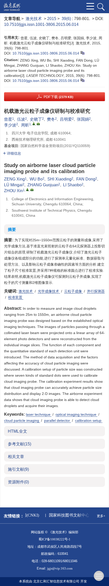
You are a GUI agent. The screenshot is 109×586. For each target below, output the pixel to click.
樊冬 (51, 119)
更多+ (101, 516)
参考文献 (19, 444)
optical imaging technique (76, 414)
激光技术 (34, 18)
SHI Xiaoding (59, 179)
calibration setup (88, 420)
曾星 (8, 119)
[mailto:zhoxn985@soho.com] (38, 124)
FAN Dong (85, 179)
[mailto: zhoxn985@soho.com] (32, 190)
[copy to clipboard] (82, 80)
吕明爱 (66, 119)
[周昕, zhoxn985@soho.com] (33, 123)
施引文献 (18, 469)
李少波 (10, 125)
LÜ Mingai (13, 185)
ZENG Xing (14, 179)
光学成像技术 (49, 291)
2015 (51, 18)
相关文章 (16, 456)
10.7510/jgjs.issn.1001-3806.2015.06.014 (41, 24)
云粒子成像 (73, 291)
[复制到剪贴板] (82, 52)
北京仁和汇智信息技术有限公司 (56, 581)
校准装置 (15, 297)
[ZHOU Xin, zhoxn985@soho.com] (27, 189)
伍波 (21, 119)
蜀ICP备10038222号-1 (54, 539)
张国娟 (83, 119)
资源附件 (18, 482)
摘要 (12, 229)
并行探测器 (96, 291)
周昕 (25, 125)
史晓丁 (36, 119)
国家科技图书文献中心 (68, 515)
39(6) (67, 18)
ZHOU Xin (13, 191)
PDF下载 (58, 97)
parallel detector (57, 420)
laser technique (38, 414)
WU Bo (36, 179)
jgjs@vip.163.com (59, 568)
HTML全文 (17, 431)
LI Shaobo (72, 185)
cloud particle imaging (22, 420)
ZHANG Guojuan (42, 185)
